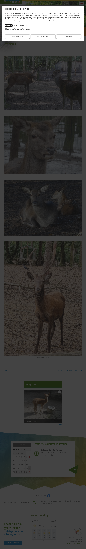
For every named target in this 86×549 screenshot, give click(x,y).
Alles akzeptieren (17, 36)
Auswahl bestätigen (43, 36)
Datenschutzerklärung (21, 25)
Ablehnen (69, 36)
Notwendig (10, 29)
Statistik (27, 29)
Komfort (19, 29)
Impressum (8, 25)
